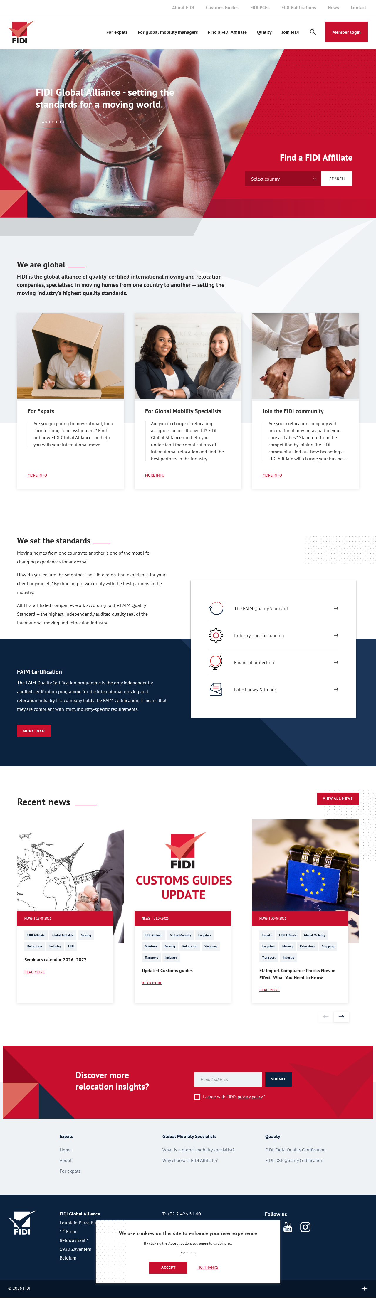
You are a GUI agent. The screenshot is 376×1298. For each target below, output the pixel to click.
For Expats (41, 411)
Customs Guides (222, 7)
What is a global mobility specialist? (198, 1150)
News (333, 7)
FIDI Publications (298, 7)
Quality (264, 32)
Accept (168, 1267)
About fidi (53, 121)
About (66, 1160)
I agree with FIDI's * (234, 1097)
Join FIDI (290, 32)
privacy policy (250, 1097)
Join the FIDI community (293, 411)
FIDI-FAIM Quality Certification (295, 1150)
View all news (338, 798)
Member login (346, 32)
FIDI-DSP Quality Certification (294, 1160)
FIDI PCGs (260, 7)
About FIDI (183, 7)
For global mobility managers (168, 32)
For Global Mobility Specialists (183, 411)
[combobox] (283, 178)
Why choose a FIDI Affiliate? (190, 1160)
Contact (358, 7)
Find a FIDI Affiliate (227, 32)
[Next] (341, 1017)
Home (66, 1150)
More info (188, 1253)
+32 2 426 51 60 (184, 1214)
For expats (117, 32)
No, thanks (207, 1267)
